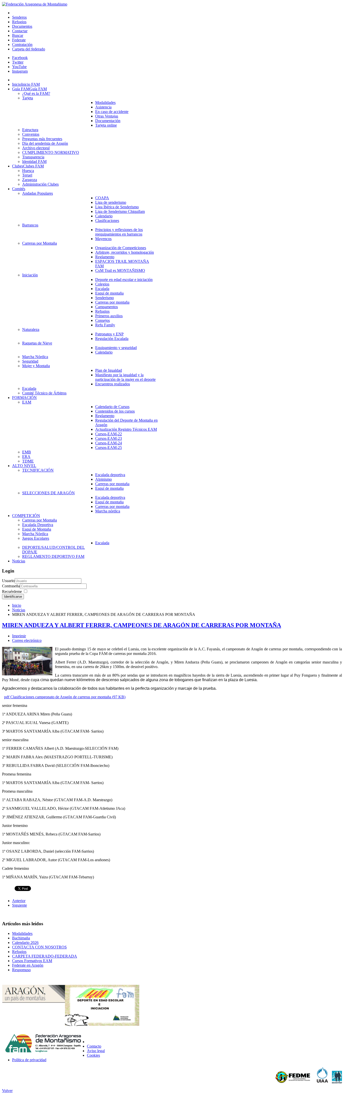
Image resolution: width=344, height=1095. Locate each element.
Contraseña (11, 586)
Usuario (8, 581)
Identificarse (13, 596)
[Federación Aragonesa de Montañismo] (34, 4)
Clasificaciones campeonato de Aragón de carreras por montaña (64, 697)
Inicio (16, 605)
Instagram (20, 71)
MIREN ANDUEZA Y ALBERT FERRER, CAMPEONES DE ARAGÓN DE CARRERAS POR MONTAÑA (141, 625)
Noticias (18, 610)
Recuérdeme (12, 591)
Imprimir (19, 636)
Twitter (17, 62)
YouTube (19, 67)
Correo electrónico (27, 640)
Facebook (20, 57)
